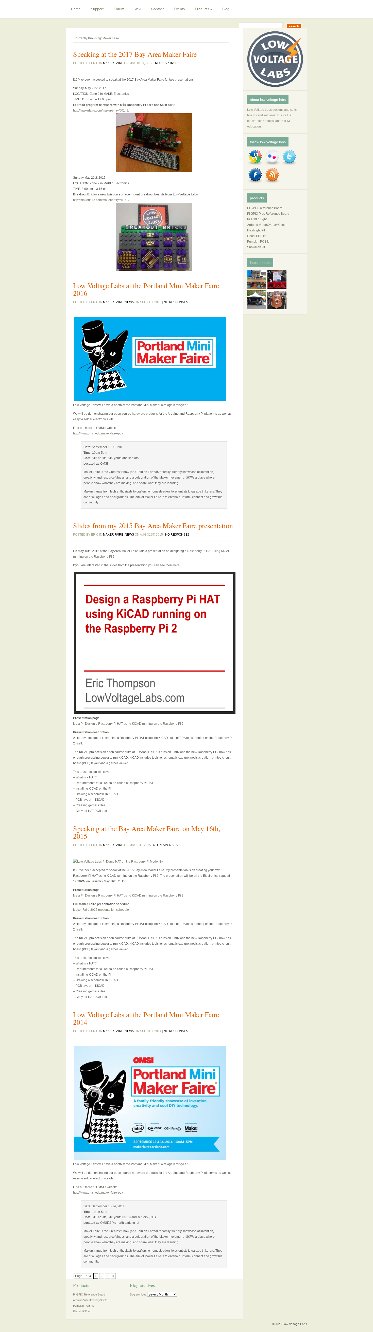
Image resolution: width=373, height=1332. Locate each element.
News (129, 302)
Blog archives (138, 1294)
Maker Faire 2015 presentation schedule (101, 909)
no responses (167, 63)
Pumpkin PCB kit (258, 241)
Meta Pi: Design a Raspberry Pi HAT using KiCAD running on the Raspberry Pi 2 (128, 723)
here (176, 565)
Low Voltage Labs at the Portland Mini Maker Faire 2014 (146, 1018)
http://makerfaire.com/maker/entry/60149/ (101, 110)
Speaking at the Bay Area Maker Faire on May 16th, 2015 (146, 832)
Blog (227, 9)
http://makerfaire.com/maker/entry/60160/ (101, 200)
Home (76, 9)
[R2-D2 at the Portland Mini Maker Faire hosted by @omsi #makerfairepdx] (277, 309)
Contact (157, 9)
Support (97, 9)
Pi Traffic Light (257, 219)
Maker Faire (113, 63)
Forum (119, 9)
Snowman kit (256, 247)
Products (203, 9)
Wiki (137, 9)
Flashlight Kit (256, 230)
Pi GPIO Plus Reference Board (268, 213)
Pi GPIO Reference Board (264, 208)
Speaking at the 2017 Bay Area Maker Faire (135, 54)
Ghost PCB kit (256, 236)
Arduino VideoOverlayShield (266, 225)
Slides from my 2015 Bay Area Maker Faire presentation (153, 525)
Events (179, 9)
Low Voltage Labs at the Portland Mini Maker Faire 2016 (146, 289)
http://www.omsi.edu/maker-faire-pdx (98, 433)
